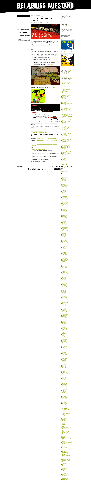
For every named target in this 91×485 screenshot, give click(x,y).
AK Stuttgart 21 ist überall (67, 88)
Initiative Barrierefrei (66, 132)
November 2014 (65, 342)
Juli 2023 (64, 218)
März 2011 (64, 395)
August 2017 (64, 303)
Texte (30, 1)
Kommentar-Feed (65, 170)
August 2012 (64, 374)
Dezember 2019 (65, 270)
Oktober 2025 (64, 186)
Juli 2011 (63, 390)
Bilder (63, 419)
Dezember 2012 (65, 370)
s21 (63, 464)
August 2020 (64, 260)
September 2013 (65, 359)
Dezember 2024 (65, 198)
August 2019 (64, 274)
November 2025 (65, 185)
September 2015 (65, 330)
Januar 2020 (64, 268)
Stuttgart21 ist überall (66, 154)
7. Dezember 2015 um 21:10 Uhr (39, 149)
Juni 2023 (64, 220)
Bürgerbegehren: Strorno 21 (67, 108)
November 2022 (65, 228)
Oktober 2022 (64, 229)
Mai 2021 (64, 249)
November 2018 (65, 285)
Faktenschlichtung (65, 435)
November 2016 (65, 314)
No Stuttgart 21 (65, 135)
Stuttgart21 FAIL (65, 152)
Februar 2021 (64, 253)
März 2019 (64, 280)
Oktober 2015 (64, 329)
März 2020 (64, 266)
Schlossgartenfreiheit (66, 145)
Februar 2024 (64, 210)
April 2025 (64, 193)
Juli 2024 (64, 204)
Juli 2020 (64, 261)
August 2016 (64, 317)
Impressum (19, 166)
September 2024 (65, 202)
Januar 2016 (64, 326)
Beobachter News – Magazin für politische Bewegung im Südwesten (66, 94)
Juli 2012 (64, 376)
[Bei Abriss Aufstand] (45, 6)
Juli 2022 (64, 233)
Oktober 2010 (64, 401)
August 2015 (64, 332)
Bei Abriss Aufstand (22, 10)
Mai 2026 (64, 178)
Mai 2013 (64, 364)
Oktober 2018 (64, 286)
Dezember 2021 (65, 241)
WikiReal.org (64, 163)
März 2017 (64, 309)
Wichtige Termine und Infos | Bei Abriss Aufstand (46, 138)
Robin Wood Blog (65, 140)
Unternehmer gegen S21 (66, 161)
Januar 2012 (64, 383)
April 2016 (64, 322)
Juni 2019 (64, 277)
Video (64, 473)
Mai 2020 (64, 264)
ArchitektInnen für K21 (66, 91)
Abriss (63, 410)
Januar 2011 (64, 397)
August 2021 (64, 246)
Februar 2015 (64, 339)
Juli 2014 (64, 347)
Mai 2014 (64, 349)
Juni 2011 (64, 391)
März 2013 (64, 366)
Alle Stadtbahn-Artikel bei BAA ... (67, 51)
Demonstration (67, 425)
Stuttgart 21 (64, 468)
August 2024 (64, 203)
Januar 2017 (64, 311)
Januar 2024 (64, 211)
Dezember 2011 (65, 384)
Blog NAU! (64, 97)
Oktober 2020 (64, 258)
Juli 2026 (64, 176)
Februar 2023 (64, 224)
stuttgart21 (64, 469)
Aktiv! (18, 1)
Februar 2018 (64, 296)
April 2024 (64, 208)
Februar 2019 (64, 282)
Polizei (63, 456)
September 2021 (65, 245)
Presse (37, 1)
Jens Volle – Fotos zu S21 (67, 133)
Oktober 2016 (64, 315)
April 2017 (64, 308)
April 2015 (64, 336)
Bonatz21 (64, 98)
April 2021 (64, 251)
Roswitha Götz (47, 22)
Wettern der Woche (66, 479)
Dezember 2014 (65, 341)
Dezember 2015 (65, 327)
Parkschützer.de (65, 138)
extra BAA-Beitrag (52, 64)
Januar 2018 (64, 297)
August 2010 (64, 403)
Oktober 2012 (64, 372)
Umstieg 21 (64, 159)
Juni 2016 (64, 320)
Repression (64, 463)
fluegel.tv (63, 436)
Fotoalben (42, 1)
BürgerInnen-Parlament (66, 110)
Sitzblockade (65, 465)
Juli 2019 (64, 276)
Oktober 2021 (64, 243)
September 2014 (65, 345)
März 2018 (64, 295)
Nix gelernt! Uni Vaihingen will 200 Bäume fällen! (67, 82)
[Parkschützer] (47, 169)
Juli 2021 (64, 247)
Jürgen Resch (64, 447)
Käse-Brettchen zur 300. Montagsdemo (38, 16)
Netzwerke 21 (64, 134)
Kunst (46, 1)
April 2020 (64, 265)
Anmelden (64, 167)
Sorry (71, 70)
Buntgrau (64, 102)
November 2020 (65, 257)
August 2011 (64, 389)
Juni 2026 (64, 177)
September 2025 (65, 187)
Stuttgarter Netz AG (65, 155)
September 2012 (65, 373)
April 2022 (64, 236)
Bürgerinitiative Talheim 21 (67, 109)
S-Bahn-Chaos (65, 142)
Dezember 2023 (65, 212)
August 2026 (64, 174)
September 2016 (65, 316)
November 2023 (65, 214)
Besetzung (64, 418)
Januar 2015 (64, 340)
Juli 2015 (64, 333)
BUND (63, 423)
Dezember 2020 (65, 255)
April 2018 (64, 293)
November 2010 (65, 399)
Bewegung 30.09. (65, 96)
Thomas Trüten (65, 157)
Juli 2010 (64, 404)
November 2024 (65, 199)
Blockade (64, 420)
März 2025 (64, 195)
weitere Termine (20, 27)
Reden (33, 1)
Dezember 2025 (65, 184)
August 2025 (64, 189)
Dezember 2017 (65, 298)
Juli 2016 (64, 318)
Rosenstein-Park (65, 141)
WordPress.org (65, 171)
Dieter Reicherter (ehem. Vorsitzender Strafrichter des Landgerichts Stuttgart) (67, 431)
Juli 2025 (64, 190)
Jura (27, 1)
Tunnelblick (64, 158)
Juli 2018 (64, 290)
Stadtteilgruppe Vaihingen (66, 151)
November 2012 (65, 371)
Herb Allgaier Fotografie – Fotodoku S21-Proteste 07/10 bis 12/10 (66, 127)
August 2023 (64, 217)
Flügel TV (64, 123)
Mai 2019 (64, 278)
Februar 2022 (64, 239)
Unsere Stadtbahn (65, 160)
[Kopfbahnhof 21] (34, 169)
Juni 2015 (64, 334)
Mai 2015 (64, 335)
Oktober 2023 (64, 215)
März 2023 (64, 223)
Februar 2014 (64, 353)
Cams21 (63, 111)
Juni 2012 (64, 377)
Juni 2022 (64, 234)
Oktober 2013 (64, 358)
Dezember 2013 (65, 355)
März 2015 (64, 338)
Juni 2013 (64, 363)
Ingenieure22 (64, 130)
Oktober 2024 (64, 201)
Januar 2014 (64, 354)
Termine (50, 1)
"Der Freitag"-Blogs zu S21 (67, 86)
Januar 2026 (64, 183)
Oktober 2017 (64, 301)
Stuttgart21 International (66, 153)
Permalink (32, 127)
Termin (63, 470)
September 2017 (65, 302)
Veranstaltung (64, 471)
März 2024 (64, 209)
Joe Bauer (64, 446)
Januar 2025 (64, 197)
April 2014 (64, 351)
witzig (63, 483)
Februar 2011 (64, 396)
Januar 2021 (64, 254)
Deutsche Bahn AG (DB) (67, 427)
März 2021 (64, 252)
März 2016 (64, 323)
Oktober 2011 (64, 386)
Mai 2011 (64, 392)
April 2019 (64, 279)
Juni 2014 (64, 348)
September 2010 (65, 402)
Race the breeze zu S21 (66, 139)
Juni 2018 (64, 291)
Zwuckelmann (64, 164)
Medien (64, 451)
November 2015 (65, 328)
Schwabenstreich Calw (66, 147)
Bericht (64, 417)
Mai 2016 (64, 321)
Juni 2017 (64, 305)
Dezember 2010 (65, 398)
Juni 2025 (64, 191)
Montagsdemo (66, 453)
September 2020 (65, 259)
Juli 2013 (64, 361)
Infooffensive (64, 129)
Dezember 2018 (65, 284)
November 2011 (65, 385)
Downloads (23, 1)
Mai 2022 (64, 235)
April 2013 (64, 365)
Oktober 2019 (64, 272)
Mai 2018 (64, 292)
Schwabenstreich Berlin (66, 146)
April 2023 (64, 222)
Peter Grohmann (66, 455)
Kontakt (54, 1)
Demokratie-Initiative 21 (66, 113)
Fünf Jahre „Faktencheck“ (35, 15)
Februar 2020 (64, 267)
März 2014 (64, 352)
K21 (63, 448)
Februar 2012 (64, 382)
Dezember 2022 (65, 227)
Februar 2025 (64, 196)
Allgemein (42, 126)
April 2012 (64, 379)
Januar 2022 (64, 240)
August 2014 (64, 346)
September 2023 (65, 216)
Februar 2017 (64, 310)
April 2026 (64, 179)
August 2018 (64, 289)
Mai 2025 (64, 192)
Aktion (64, 412)
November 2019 (65, 271)
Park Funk (64, 136)
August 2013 (64, 360)
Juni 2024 (64, 205)
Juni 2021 (64, 248)
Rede (64, 462)
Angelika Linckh (65, 415)
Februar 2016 (64, 324)
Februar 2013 (64, 367)
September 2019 (65, 273)
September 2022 (65, 230)
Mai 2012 (64, 378)
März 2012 (64, 380)
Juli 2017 (64, 304)
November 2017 (65, 299)
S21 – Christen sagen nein (67, 144)
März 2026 (64, 180)
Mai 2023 (64, 221)
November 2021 (65, 242)
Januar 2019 (64, 283)
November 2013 (65, 357)
